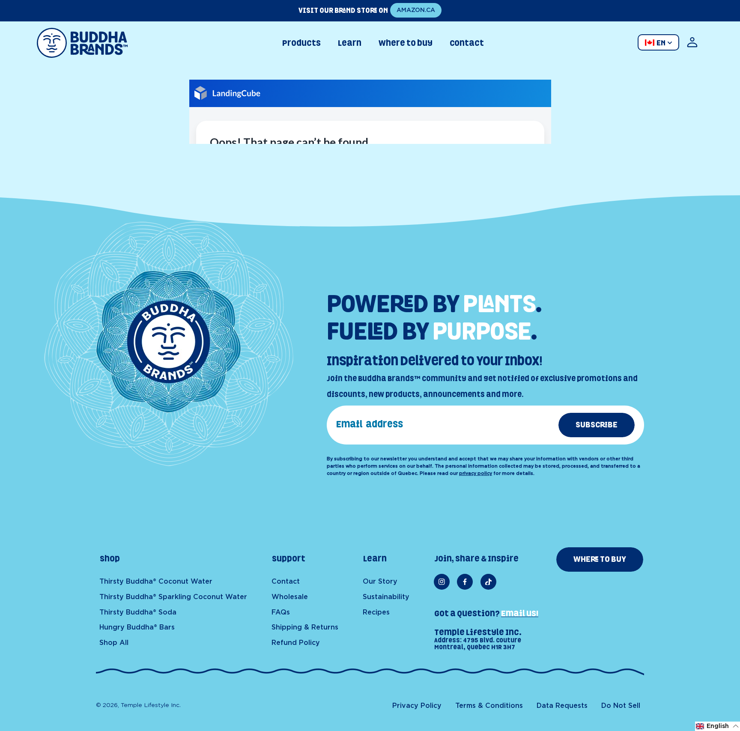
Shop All (113, 642)
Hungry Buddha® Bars (137, 627)
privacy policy (475, 473)
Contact (286, 581)
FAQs (281, 612)
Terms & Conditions (489, 705)
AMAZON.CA (416, 10)
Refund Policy (296, 642)
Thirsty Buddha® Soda (137, 612)
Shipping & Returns (305, 627)
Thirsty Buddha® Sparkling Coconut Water (173, 597)
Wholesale (290, 597)
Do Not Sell (620, 705)
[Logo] (82, 43)
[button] (717, 726)
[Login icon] (692, 43)
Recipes (376, 612)
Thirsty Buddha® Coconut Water (155, 581)
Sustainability (386, 597)
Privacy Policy (417, 705)
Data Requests (562, 705)
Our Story (380, 581)
